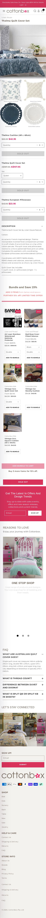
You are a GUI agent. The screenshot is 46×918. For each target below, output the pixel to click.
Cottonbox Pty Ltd (16, 910)
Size (3, 171)
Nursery (5, 805)
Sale (3, 823)
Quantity (6, 182)
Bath (4, 810)
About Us (5, 861)
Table (4, 814)
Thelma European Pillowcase (16, 200)
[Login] (38, 11)
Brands (5, 865)
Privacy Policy (8, 874)
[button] (23, 226)
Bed (3, 797)
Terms (4, 878)
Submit (23, 765)
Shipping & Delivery (10, 842)
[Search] (34, 11)
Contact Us (6, 837)
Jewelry (5, 827)
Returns (5, 846)
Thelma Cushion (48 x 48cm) (16, 135)
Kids (3, 801)
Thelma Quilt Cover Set (13, 163)
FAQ (3, 850)
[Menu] (4, 11)
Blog (4, 869)
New (3, 818)
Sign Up (35, 513)
